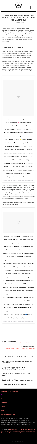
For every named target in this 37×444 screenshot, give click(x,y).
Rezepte (22, 429)
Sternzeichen (29, 429)
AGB (2, 410)
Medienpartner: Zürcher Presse (9, 391)
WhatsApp (15, 431)
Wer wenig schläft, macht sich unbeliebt (14, 384)
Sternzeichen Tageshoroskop (26, 431)
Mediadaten (4, 402)
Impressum (4, 406)
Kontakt (3, 399)
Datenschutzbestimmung (8, 414)
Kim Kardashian (24, 433)
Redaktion (21, 22)
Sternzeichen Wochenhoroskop (10, 433)
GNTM (9, 431)
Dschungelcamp (13, 429)
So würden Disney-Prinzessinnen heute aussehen (17, 380)
